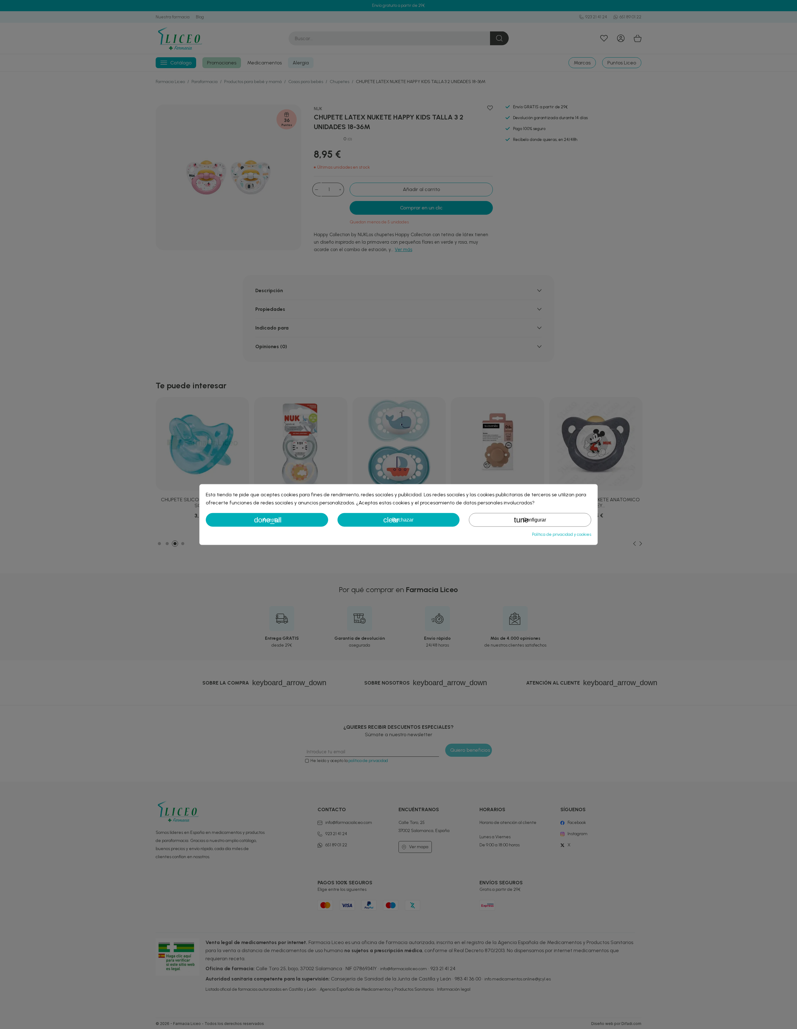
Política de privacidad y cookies (561, 534)
